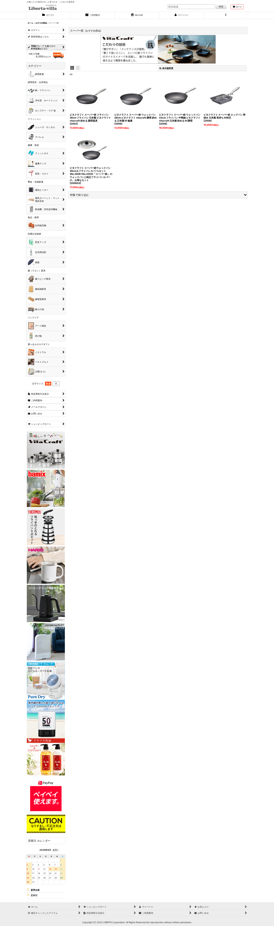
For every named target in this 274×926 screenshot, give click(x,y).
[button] (226, 15)
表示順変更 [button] (167, 68)
